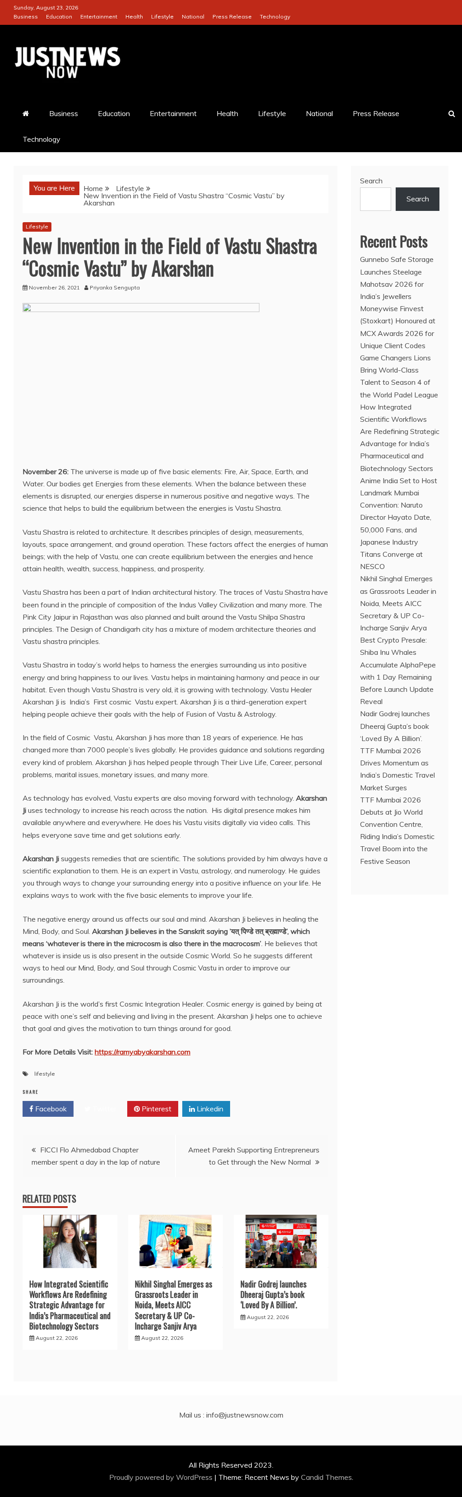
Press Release (232, 16)
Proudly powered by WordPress (161, 1477)
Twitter (103, 1108)
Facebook (50, 1108)
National (193, 16)
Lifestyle (162, 16)
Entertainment (98, 16)
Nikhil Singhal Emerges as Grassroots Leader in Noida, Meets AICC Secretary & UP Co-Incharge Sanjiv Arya (173, 1305)
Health (134, 16)
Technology (275, 16)
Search (371, 180)
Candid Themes (326, 1477)
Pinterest (155, 1108)
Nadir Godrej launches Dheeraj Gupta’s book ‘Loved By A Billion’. (273, 1294)
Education (59, 16)
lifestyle (44, 1073)
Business (26, 16)
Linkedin (209, 1108)
